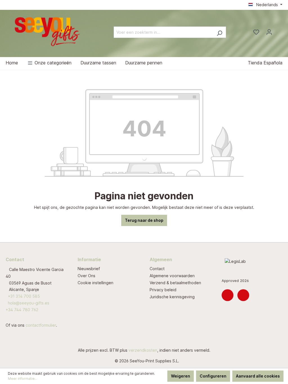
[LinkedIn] (227, 295)
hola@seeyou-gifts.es (28, 303)
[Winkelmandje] (279, 30)
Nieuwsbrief (89, 268)
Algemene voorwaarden (172, 275)
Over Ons (86, 275)
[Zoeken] (219, 32)
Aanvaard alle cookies (258, 376)
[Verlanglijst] (256, 32)
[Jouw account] (269, 32)
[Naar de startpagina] (48, 31)
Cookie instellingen (95, 282)
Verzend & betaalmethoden (175, 282)
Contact (157, 268)
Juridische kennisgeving (172, 296)
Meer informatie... (22, 378)
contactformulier (41, 325)
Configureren (213, 376)
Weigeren (180, 376)
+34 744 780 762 (22, 309)
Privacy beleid (163, 289)
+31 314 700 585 (24, 296)
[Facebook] (243, 295)
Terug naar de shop (144, 220)
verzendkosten (143, 350)
